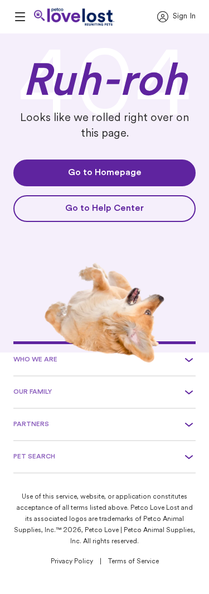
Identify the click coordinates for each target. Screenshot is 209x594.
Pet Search (34, 456)
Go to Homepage (105, 172)
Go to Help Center (104, 208)
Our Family (32, 392)
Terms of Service (133, 561)
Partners (31, 424)
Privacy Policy (72, 561)
